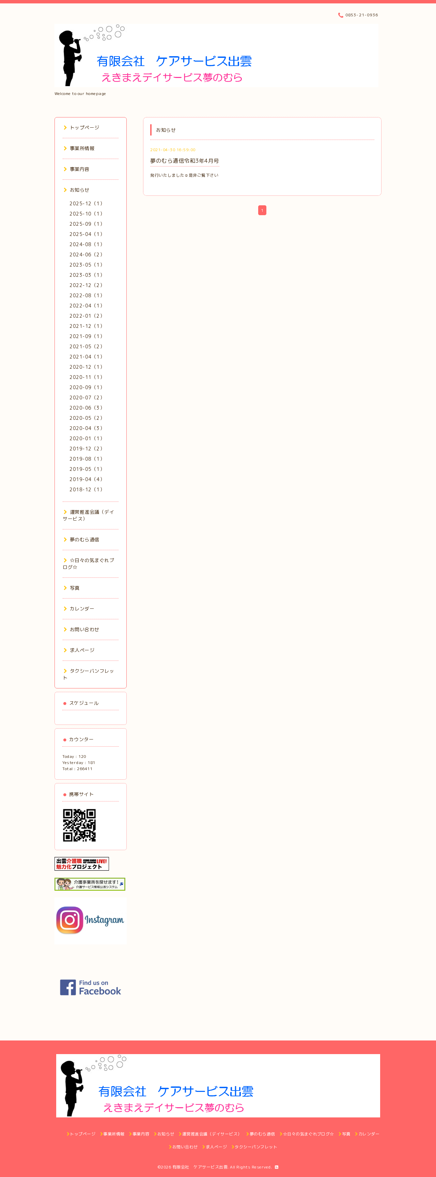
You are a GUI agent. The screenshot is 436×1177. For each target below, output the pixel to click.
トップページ (84, 127)
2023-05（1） (87, 264)
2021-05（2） (87, 346)
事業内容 (80, 169)
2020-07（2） (87, 397)
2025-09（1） (87, 224)
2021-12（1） (87, 326)
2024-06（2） (87, 254)
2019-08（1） (87, 459)
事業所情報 (82, 148)
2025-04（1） (87, 234)
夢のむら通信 (84, 539)
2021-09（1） (87, 336)
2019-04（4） (87, 479)
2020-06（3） (87, 407)
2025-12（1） (87, 203)
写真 (75, 588)
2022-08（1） (87, 295)
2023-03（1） (87, 275)
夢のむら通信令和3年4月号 (184, 160)
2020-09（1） (87, 387)
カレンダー (82, 608)
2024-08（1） (87, 244)
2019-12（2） (87, 448)
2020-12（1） (87, 367)
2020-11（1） (87, 377)
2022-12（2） (87, 285)
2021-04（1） (87, 356)
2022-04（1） (87, 305)
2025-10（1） (87, 213)
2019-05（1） (87, 469)
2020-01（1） (87, 438)
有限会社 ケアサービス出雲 (200, 1167)
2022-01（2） (87, 316)
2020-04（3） (87, 428)
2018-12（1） (87, 489)
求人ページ (82, 650)
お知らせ (80, 190)
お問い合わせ (84, 629)
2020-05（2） (87, 418)
